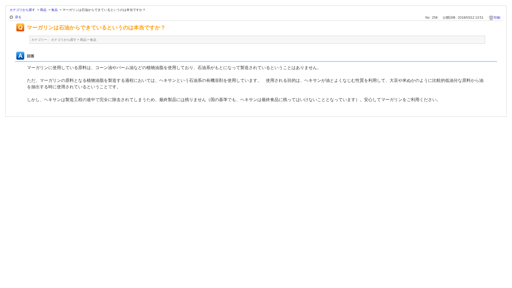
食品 (54, 10)
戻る (18, 17)
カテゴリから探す (22, 10)
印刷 (497, 17)
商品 (43, 10)
